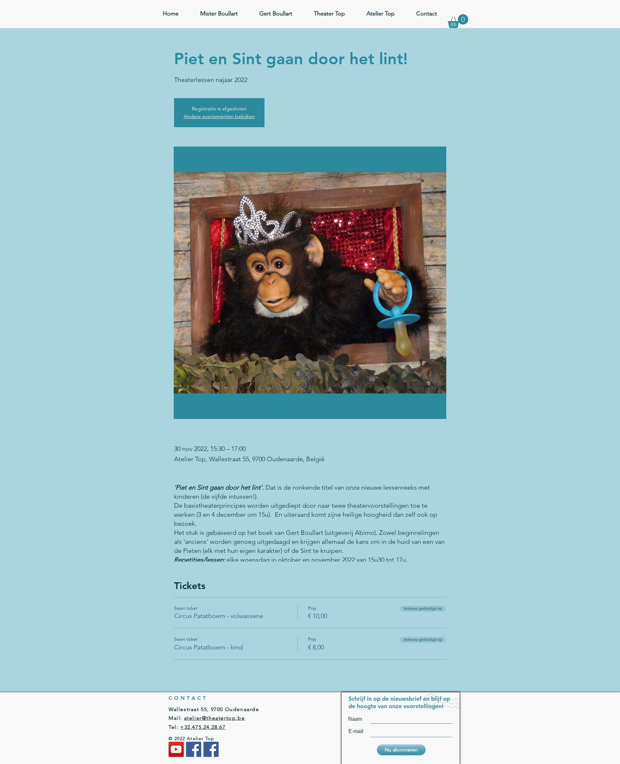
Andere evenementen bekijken (219, 116)
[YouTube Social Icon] (176, 749)
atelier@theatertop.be (214, 718)
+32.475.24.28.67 (203, 727)
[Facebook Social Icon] (193, 749)
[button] (458, 21)
